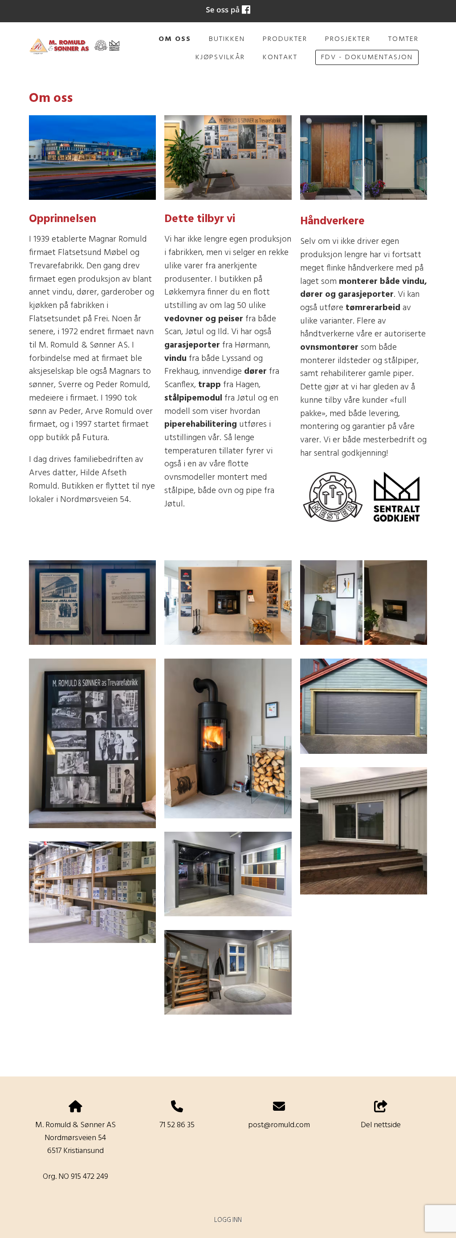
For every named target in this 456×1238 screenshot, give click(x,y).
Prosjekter (347, 39)
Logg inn (228, 1220)
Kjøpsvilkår (220, 57)
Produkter (285, 39)
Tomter (403, 39)
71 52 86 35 (177, 1125)
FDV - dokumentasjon (367, 57)
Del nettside (381, 1125)
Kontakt (280, 57)
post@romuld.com (279, 1125)
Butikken (227, 39)
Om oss (175, 39)
